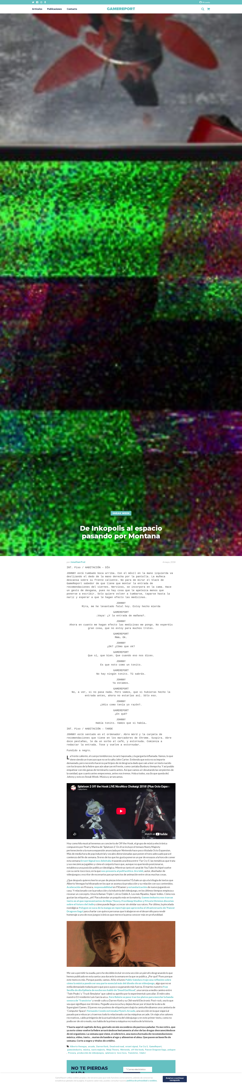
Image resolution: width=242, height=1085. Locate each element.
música (86, 1049)
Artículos (37, 9)
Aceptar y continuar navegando (175, 1079)
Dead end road (117, 1046)
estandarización (137, 887)
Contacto (72, 9)
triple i (142, 1053)
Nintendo (125, 1049)
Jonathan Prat (77, 562)
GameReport (155, 1046)
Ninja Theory (112, 1049)
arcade (91, 1046)
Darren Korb (102, 1046)
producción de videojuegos (90, 1053)
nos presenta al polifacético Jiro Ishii (122, 871)
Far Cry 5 (143, 1046)
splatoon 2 (110, 1053)
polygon (171, 1049)
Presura (72, 1053)
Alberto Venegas (78, 1046)
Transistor (133, 1053)
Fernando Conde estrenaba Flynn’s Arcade (111, 1010)
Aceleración (74, 887)
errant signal (131, 1046)
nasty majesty (98, 1049)
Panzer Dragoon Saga (155, 1049)
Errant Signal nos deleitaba (96, 860)
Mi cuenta (206, 2)
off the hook (137, 1049)
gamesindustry (74, 1049)
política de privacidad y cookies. (142, 1080)
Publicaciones (54, 9)
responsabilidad (103, 887)
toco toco (121, 1053)
